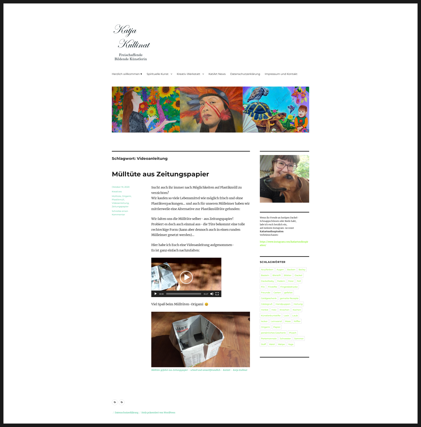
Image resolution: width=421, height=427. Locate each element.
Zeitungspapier (120, 206)
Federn (281, 281)
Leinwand (276, 321)
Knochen (284, 309)
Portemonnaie (269, 338)
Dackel (298, 275)
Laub (295, 315)
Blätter (287, 275)
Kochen (297, 309)
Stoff (263, 344)
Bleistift (276, 275)
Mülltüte (116, 196)
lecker (264, 321)
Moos (288, 321)
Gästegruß (266, 304)
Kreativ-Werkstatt (188, 74)
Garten (277, 292)
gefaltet (288, 292)
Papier (276, 327)
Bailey (302, 269)
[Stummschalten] (211, 293)
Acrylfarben (267, 269)
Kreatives (117, 191)
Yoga (290, 344)
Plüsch (292, 332)
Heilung (298, 304)
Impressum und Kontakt (281, 74)
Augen (280, 269)
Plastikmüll (118, 199)
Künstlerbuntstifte (271, 315)
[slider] (183, 294)
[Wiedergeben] (155, 293)
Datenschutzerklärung (245, 74)
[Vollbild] (217, 293)
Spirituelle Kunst (158, 74)
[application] (186, 277)
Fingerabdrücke (289, 286)
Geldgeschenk (269, 298)
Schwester (285, 338)
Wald (272, 344)
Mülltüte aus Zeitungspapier (160, 174)
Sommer (299, 338)
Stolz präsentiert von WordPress (158, 412)
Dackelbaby (267, 281)
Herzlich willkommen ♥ (127, 74)
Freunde (265, 292)
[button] (186, 277)
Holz (274, 309)
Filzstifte (272, 286)
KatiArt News (217, 74)
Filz (263, 286)
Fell (299, 281)
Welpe (281, 344)
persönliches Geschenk (273, 332)
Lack (286, 315)
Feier (291, 281)
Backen (291, 269)
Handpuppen (283, 304)
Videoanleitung (120, 203)
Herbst (264, 309)
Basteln (265, 275)
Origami (126, 196)
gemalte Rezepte (289, 298)
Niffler (297, 321)
